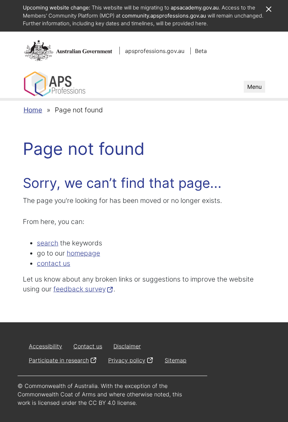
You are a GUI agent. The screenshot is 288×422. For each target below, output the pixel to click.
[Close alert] (268, 5)
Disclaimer (127, 346)
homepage (83, 253)
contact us (53, 263)
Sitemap (175, 360)
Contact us (87, 346)
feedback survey (79, 289)
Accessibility (45, 346)
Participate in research (59, 360)
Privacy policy (126, 360)
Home (33, 110)
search (47, 243)
